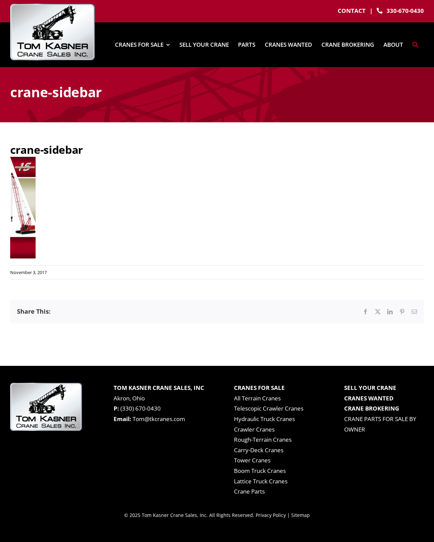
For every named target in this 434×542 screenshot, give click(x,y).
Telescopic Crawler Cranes (268, 408)
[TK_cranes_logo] (52, 7)
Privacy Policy (271, 515)
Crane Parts (249, 491)
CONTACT (352, 11)
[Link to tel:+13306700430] (379, 11)
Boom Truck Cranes (260, 471)
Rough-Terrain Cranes (263, 439)
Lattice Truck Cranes (261, 481)
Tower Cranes (252, 460)
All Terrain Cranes (257, 398)
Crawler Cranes (254, 429)
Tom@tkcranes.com (159, 419)
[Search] (415, 44)
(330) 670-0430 (140, 408)
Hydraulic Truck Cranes (264, 419)
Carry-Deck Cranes (258, 450)
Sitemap (300, 515)
